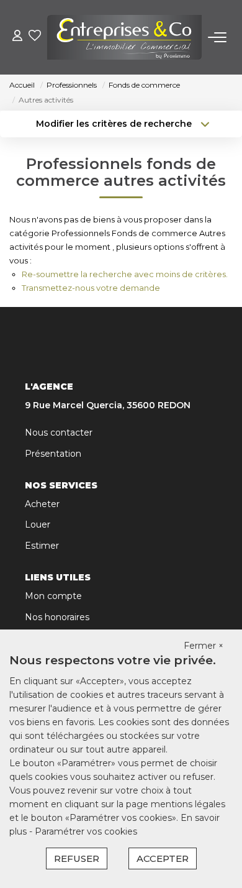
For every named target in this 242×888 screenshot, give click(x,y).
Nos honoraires (57, 617)
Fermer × (203, 645)
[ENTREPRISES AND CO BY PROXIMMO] (124, 37)
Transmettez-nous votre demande (91, 288)
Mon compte (53, 596)
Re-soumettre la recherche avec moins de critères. (125, 274)
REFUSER (76, 858)
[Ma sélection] (35, 37)
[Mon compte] (17, 37)
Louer (37, 524)
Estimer (42, 545)
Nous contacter (58, 432)
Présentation (53, 453)
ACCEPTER (163, 858)
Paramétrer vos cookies (86, 831)
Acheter (42, 504)
